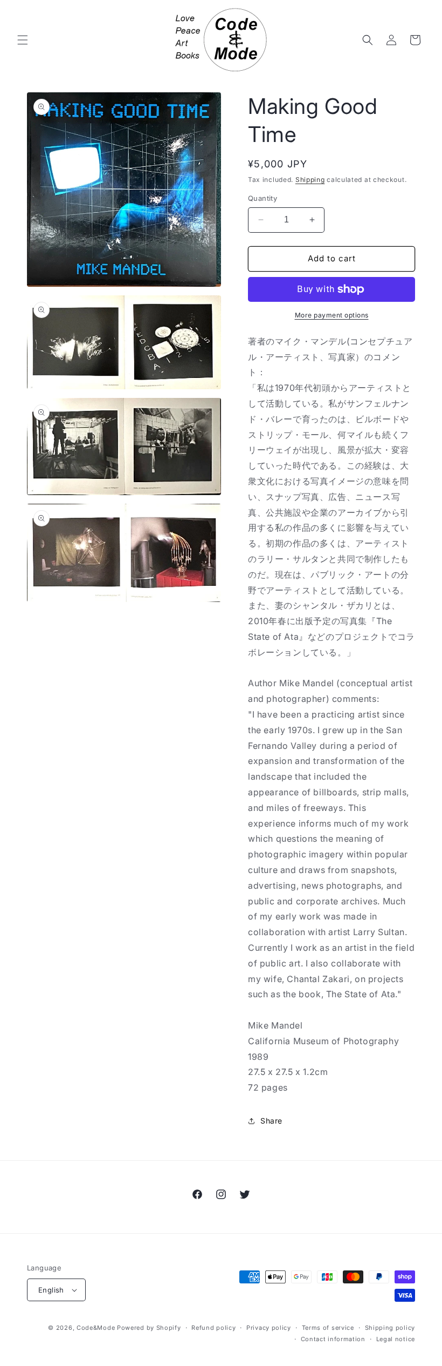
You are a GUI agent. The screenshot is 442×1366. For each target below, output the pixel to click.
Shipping (310, 179)
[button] (22, 40)
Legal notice (395, 1339)
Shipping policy (390, 1327)
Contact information (333, 1339)
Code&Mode (96, 1327)
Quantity (262, 198)
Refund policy (213, 1327)
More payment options (332, 315)
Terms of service (328, 1327)
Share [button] (271, 1120)
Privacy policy (268, 1327)
